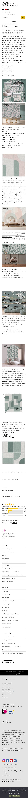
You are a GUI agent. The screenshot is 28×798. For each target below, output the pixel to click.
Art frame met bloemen (8, 643)
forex (15, 332)
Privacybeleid (16, 795)
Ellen (17, 23)
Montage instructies (7, 568)
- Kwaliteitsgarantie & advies (8, 533)
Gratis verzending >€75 (10, 768)
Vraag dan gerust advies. (18, 472)
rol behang (5, 555)
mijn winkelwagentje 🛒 (8, 691)
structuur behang (6, 562)
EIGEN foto (5, 591)
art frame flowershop (8, 617)
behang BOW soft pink (8, 74)
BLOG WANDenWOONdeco (11, 479)
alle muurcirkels (6, 594)
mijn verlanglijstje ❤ (7, 689)
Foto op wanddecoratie (8, 637)
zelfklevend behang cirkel (8, 601)
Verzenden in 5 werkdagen (8, 536)
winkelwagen (8, 662)
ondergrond (5, 565)
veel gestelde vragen (7, 693)
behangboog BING (7, 66)
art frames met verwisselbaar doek (11, 614)
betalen (4, 695)
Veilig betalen (6, 538)
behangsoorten (6, 650)
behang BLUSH (6, 68)
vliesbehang (5, 558)
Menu (14, 21)
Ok (10, 795)
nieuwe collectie (6, 624)
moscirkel (4, 611)
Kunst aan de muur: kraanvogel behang (12, 653)
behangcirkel (5, 597)
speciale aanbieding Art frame (10, 620)
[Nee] (26, 792)
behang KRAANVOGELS (8, 76)
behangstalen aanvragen (8, 578)
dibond (12, 332)
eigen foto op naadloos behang (10, 571)
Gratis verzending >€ (7, 535)
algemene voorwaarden (13, 750)
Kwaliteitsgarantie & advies (11, 764)
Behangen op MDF (7, 640)
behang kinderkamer (7, 581)
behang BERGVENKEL (8, 70)
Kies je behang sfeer (7, 549)
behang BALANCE (7, 72)
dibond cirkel (5, 607)
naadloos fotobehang (8, 552)
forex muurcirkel (6, 604)
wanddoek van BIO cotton (9, 330)
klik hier (14, 523)
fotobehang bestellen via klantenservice (12, 575)
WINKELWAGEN (6, 12)
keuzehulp (5, 697)
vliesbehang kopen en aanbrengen (11, 646)
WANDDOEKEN (6, 627)
